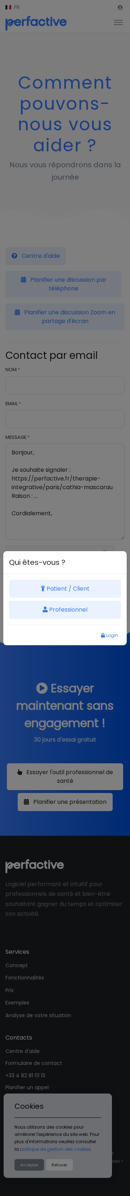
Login (111, 635)
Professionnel (67, 609)
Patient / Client (67, 588)
